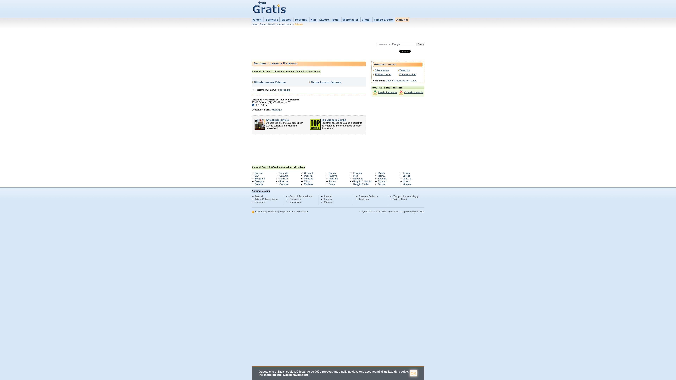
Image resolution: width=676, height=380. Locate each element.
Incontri (328, 196)
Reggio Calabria (362, 181)
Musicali (328, 202)
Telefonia (301, 19)
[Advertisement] (316, 35)
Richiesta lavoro (383, 74)
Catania (283, 175)
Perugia (357, 173)
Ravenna (358, 178)
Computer (260, 202)
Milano (307, 181)
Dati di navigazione (296, 374)
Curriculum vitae (407, 74)
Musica (286, 19)
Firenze (283, 181)
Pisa (355, 175)
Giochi (257, 19)
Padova (333, 175)
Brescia (259, 184)
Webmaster (350, 19)
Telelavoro (404, 70)
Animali (259, 196)
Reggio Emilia (361, 184)
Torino (381, 184)
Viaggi (366, 19)
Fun (313, 19)
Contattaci (260, 211)
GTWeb (420, 211)
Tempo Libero (383, 19)
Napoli (332, 173)
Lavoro (324, 19)
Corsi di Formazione (300, 196)
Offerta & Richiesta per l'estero (401, 80)
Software (272, 19)
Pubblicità (273, 211)
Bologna (259, 181)
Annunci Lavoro (284, 24)
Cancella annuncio (413, 92)
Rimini (381, 173)
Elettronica (295, 199)
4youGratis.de (395, 211)
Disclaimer (302, 211)
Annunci (402, 19)
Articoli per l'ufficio (277, 119)
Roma (381, 175)
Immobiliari (295, 202)
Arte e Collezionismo (266, 199)
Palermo (299, 24)
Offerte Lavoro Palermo (270, 82)
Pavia (332, 184)
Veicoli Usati (400, 199)
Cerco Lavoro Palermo (326, 82)
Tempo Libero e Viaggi (405, 196)
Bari (257, 175)
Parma (332, 181)
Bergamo (260, 178)
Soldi (336, 19)
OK (413, 373)
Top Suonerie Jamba (333, 119)
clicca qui (285, 89)
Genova (283, 184)
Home (255, 24)
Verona (407, 181)
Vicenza (407, 184)
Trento (406, 173)
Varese (406, 175)
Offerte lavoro (382, 70)
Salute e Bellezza (368, 196)
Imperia (308, 175)
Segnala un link (287, 211)
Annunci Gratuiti (267, 24)
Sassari (382, 178)
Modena (308, 184)
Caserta (283, 173)
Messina (308, 178)
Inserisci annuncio (387, 92)
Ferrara (283, 178)
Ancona (259, 173)
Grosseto (309, 173)
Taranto (382, 181)
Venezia (407, 178)
